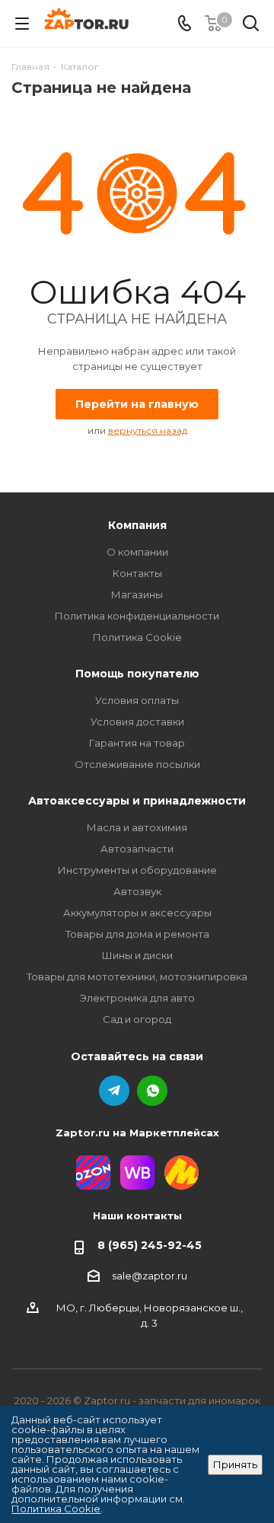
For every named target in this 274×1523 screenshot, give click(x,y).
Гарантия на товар (137, 743)
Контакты (137, 573)
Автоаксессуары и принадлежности (137, 801)
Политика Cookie (137, 637)
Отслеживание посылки (137, 764)
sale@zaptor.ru (149, 1276)
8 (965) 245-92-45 (149, 1245)
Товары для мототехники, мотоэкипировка (137, 976)
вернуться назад (147, 430)
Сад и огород (137, 1019)
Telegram (114, 1090)
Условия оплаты (137, 700)
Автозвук (137, 891)
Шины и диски (137, 955)
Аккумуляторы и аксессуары (137, 912)
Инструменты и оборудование (137, 870)
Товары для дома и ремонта (137, 934)
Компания (137, 525)
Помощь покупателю (137, 674)
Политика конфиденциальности (137, 616)
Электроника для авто (137, 998)
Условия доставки (137, 721)
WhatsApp (152, 1090)
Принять (235, 1464)
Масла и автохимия (137, 827)
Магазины (137, 594)
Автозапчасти (137, 849)
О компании (137, 552)
